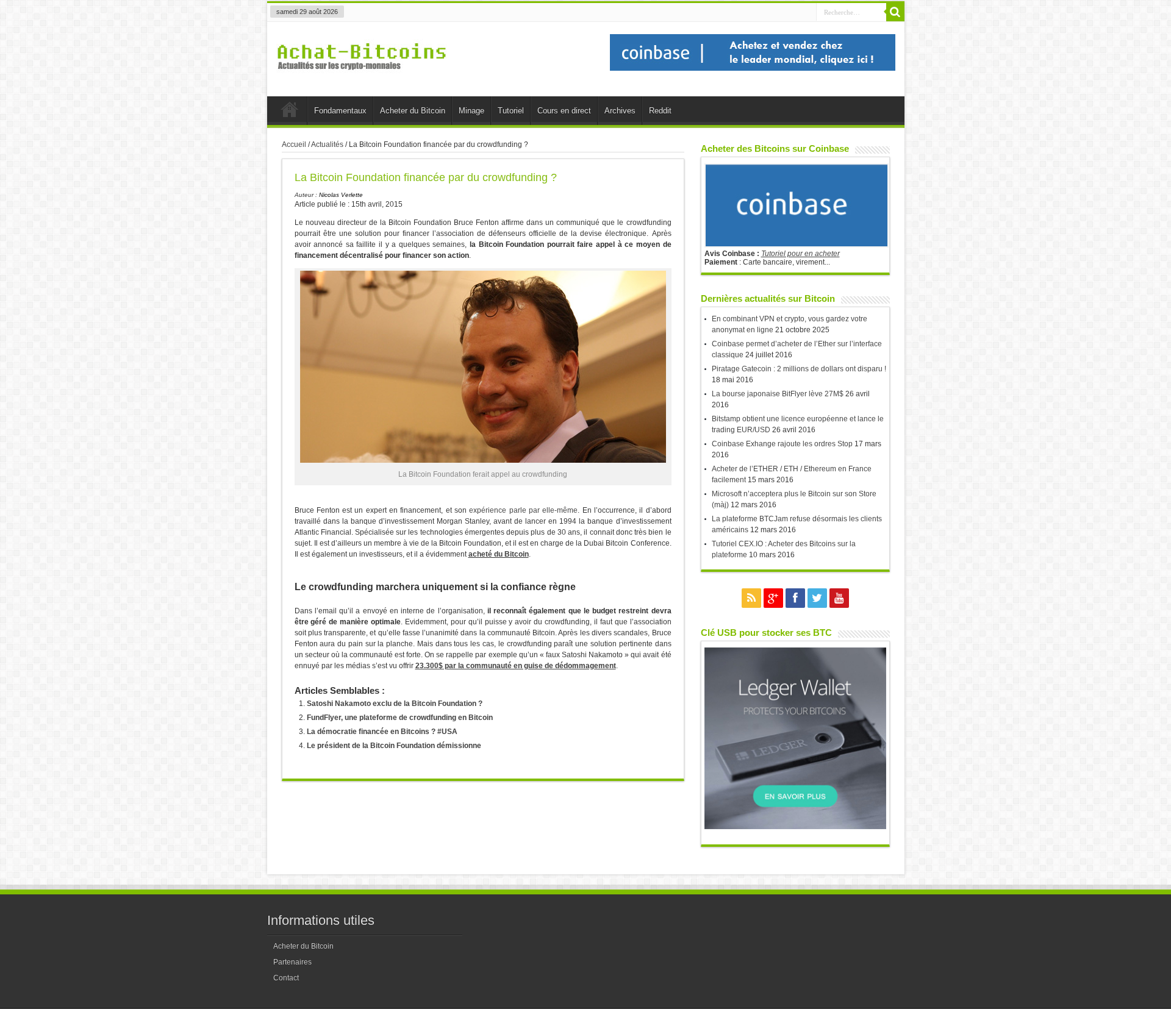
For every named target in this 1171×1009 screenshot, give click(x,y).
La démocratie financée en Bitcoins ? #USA (382, 731)
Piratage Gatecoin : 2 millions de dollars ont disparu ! (799, 369)
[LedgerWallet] (795, 826)
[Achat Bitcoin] (361, 77)
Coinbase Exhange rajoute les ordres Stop (782, 444)
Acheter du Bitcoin (412, 110)
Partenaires (292, 962)
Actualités (327, 144)
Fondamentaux (340, 110)
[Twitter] (817, 598)
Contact (286, 978)
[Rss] (751, 598)
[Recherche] (895, 12)
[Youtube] (839, 598)
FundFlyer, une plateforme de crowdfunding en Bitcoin (400, 717)
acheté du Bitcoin (498, 554)
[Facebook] (795, 598)
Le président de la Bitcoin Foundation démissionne (394, 745)
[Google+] (773, 598)
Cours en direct (564, 110)
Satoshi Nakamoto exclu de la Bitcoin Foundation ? (394, 703)
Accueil (290, 112)
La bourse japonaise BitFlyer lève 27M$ (777, 394)
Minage (471, 110)
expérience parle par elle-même (523, 510)
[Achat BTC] (752, 68)
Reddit (660, 110)
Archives (620, 110)
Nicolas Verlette (341, 194)
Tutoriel (511, 110)
